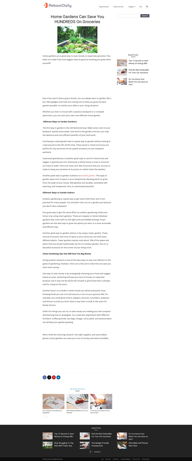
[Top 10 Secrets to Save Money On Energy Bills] (53, 401)
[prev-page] (44, 416)
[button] (147, 7)
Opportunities (104, 7)
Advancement (119, 7)
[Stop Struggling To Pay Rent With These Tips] (48, 445)
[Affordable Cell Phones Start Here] (122, 445)
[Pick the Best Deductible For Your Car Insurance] (77, 401)
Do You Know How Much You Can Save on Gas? (138, 82)
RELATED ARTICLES (77, 389)
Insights (131, 7)
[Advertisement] (77, 82)
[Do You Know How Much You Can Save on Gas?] (101, 401)
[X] (49, 377)
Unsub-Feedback (125, 459)
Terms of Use (136, 459)
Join (140, 7)
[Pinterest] (54, 377)
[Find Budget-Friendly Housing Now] (85, 445)
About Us (108, 459)
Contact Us (116, 459)
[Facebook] (45, 377)
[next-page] (47, 416)
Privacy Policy (145, 459)
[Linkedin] (58, 377)
